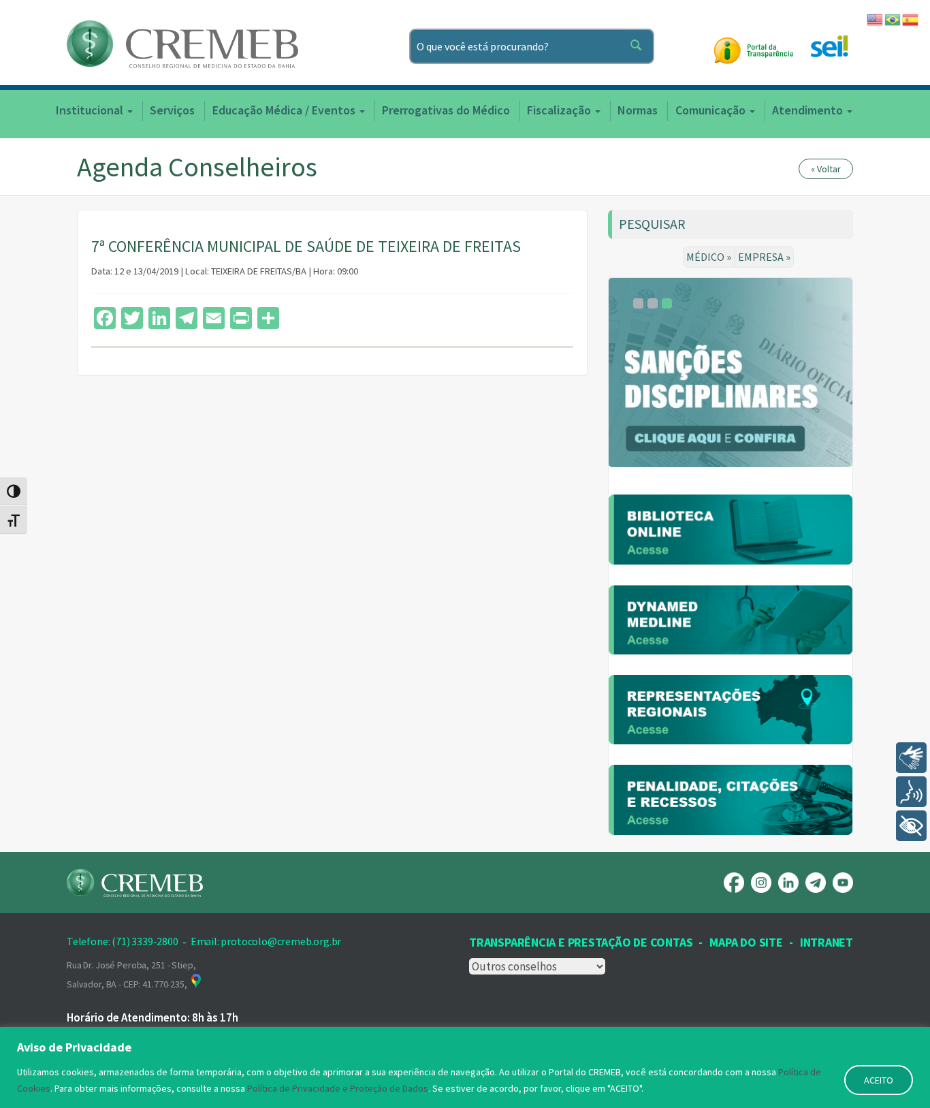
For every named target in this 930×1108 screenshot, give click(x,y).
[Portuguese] (893, 18)
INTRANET (826, 942)
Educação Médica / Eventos (285, 110)
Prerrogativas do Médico (446, 110)
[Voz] (911, 791)
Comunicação (711, 110)
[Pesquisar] (638, 46)
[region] (465, 1067)
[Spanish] (911, 18)
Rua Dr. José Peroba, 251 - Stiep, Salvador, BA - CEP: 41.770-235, (131, 974)
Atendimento (809, 110)
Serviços (172, 110)
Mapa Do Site (745, 942)
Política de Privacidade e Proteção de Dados (337, 1088)
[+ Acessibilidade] (911, 825)
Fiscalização (560, 110)
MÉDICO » (708, 257)
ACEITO (878, 1080)
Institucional (91, 110)
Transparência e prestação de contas (580, 942)
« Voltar (826, 169)
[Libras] (911, 757)
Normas (638, 110)
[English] (875, 18)
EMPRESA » (764, 257)
